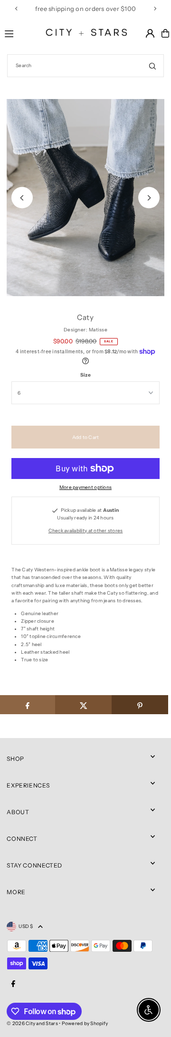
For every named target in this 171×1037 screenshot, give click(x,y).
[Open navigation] (17, 32)
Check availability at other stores (85, 531)
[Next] (155, 8)
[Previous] (16, 8)
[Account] (150, 33)
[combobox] (85, 65)
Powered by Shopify (85, 1023)
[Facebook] (13, 984)
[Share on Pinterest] (140, 704)
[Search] (152, 65)
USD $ (26, 926)
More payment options (85, 487)
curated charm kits (54, 8)
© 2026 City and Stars (32, 1023)
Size (85, 375)
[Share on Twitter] (83, 704)
